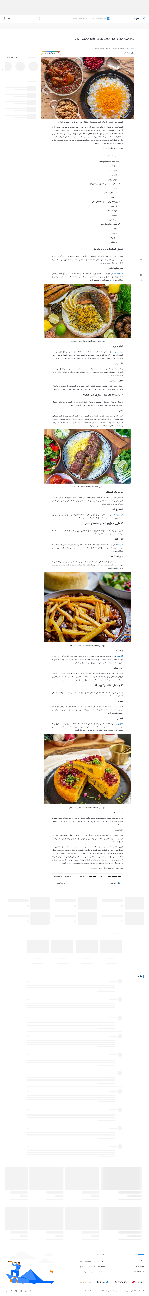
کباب (121, 416)
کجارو (69, 863)
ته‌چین (120, 723)
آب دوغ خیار (118, 514)
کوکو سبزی (119, 352)
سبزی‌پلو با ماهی (117, 273)
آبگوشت (120, 656)
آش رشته (119, 544)
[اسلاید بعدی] (2, 70)
